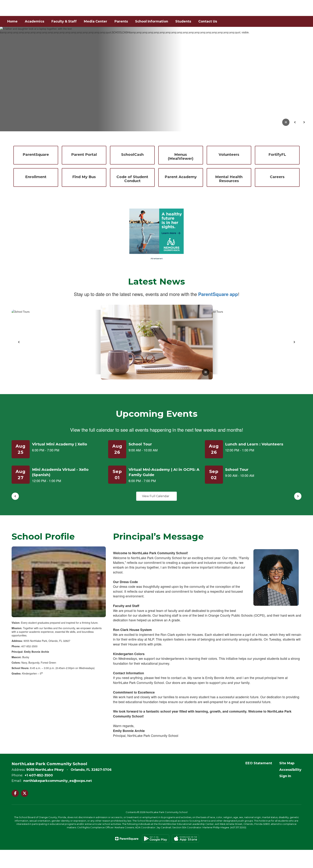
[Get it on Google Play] (155, 838)
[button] (276, 8)
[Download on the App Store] (185, 838)
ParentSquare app (218, 294)
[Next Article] (294, 342)
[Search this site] (304, 8)
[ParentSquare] (126, 838)
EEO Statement (258, 763)
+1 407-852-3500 (39, 775)
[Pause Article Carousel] (205, 373)
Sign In (285, 776)
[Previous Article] (18, 342)
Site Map (286, 763)
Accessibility (290, 770)
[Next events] (297, 496)
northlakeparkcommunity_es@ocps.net (57, 781)
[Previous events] (15, 496)
